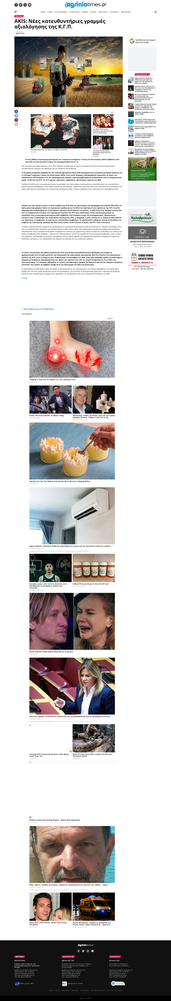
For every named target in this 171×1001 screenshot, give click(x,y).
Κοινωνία (85, 12)
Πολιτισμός (114, 12)
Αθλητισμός (103, 12)
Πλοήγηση (74, 990)
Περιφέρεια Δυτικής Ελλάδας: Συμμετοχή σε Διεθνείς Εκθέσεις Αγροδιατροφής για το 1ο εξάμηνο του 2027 (145, 151)
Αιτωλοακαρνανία (61, 12)
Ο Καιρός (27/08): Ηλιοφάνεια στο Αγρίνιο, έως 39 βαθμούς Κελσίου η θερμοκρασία (144, 135)
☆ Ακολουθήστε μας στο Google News (38, 309)
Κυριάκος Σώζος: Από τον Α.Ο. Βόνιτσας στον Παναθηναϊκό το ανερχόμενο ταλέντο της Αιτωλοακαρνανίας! (145, 88)
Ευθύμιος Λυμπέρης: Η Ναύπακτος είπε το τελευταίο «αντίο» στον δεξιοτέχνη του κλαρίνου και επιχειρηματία (145, 143)
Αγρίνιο (50, 12)
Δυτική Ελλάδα (74, 12)
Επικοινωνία (65, 990)
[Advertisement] (72, 197)
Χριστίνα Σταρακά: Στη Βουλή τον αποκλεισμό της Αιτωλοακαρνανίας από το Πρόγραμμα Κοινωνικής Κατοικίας (144, 97)
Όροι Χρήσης (84, 990)
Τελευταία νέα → (142, 74)
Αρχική (43, 12)
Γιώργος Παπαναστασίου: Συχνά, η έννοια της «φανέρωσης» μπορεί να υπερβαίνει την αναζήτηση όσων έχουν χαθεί (146, 106)
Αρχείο (57, 990)
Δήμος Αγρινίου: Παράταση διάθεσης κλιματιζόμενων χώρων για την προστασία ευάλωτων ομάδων (143, 80)
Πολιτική (93, 12)
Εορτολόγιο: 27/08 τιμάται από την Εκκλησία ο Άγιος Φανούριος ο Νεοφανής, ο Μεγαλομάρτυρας (145, 121)
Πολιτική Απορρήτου (97, 990)
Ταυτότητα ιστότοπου (114, 990)
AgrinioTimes (20, 33)
